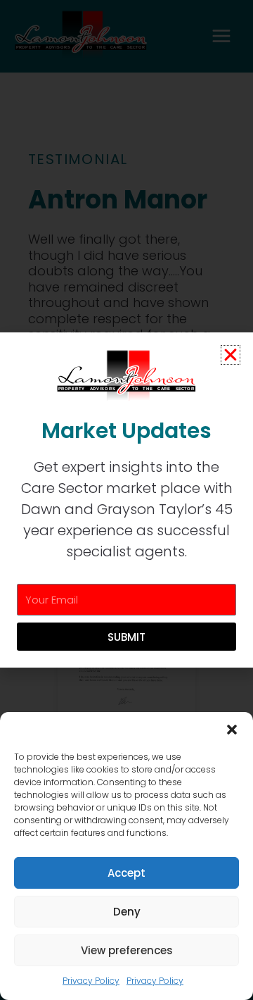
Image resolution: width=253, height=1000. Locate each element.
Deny (127, 911)
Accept (126, 872)
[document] (126, 500)
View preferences (127, 950)
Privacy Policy (91, 981)
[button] (232, 730)
